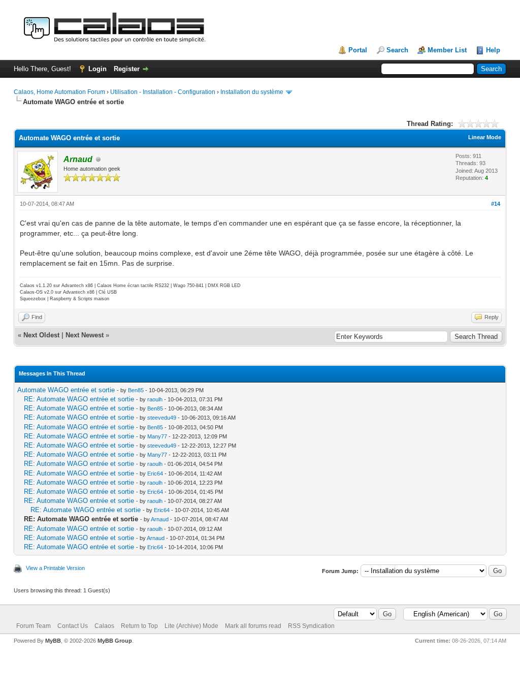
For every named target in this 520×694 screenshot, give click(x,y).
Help (493, 50)
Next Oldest (41, 335)
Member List (447, 50)
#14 (495, 204)
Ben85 (136, 390)
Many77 (157, 436)
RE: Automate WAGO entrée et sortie (79, 399)
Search (397, 50)
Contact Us (72, 625)
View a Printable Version (55, 568)
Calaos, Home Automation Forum (59, 92)
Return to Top (139, 625)
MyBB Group (115, 641)
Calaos (104, 625)
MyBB (53, 641)
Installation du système (251, 92)
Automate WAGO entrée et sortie (66, 390)
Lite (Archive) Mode (191, 625)
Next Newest (85, 335)
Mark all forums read (253, 625)
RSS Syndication (311, 625)
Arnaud (160, 519)
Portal (357, 50)
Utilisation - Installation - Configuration (162, 92)
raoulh (154, 399)
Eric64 (155, 473)
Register (127, 69)
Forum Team (33, 625)
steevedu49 (161, 418)
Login (97, 69)
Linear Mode (484, 137)
